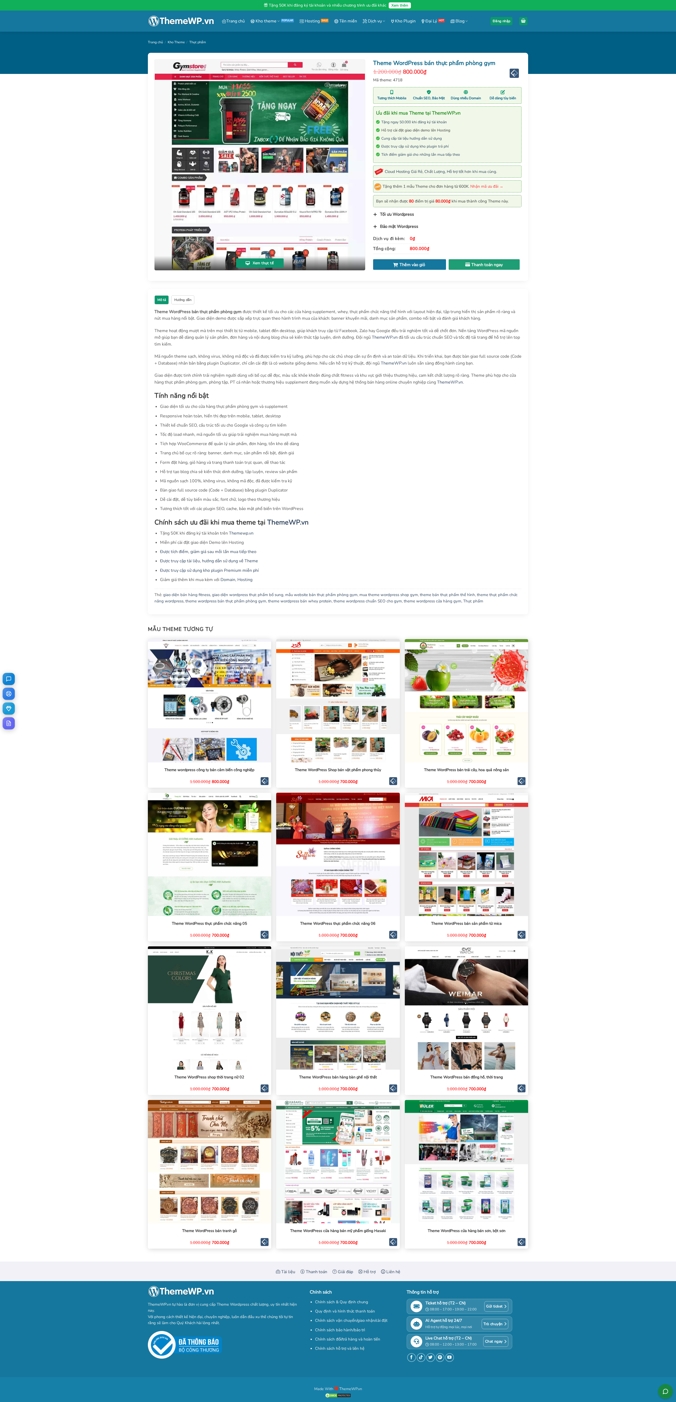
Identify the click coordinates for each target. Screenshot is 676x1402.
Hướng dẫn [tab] (182, 300)
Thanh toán (316, 1272)
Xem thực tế (262, 263)
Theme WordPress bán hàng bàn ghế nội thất (338, 1077)
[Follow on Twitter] (430, 1357)
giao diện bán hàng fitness (186, 594)
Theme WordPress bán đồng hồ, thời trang (466, 1077)
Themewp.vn (241, 533)
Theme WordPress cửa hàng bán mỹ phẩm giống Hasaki (338, 1230)
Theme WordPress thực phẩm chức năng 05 (209, 923)
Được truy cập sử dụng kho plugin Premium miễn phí (209, 570)
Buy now (484, 264)
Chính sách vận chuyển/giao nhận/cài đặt (351, 1320)
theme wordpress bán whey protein (300, 601)
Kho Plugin (405, 21)
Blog (459, 21)
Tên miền (347, 21)
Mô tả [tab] (161, 300)
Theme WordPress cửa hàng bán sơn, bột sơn (466, 1230)
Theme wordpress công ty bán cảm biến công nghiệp (209, 769)
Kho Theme (176, 42)
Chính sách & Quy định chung (341, 1302)
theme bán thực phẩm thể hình (447, 594)
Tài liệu (287, 1272)
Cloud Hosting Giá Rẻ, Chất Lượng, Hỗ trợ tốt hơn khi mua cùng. (441, 171)
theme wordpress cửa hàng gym (432, 601)
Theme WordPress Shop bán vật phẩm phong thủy (338, 769)
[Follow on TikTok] (421, 1357)
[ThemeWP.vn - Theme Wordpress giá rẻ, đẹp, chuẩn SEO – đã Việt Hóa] (181, 21)
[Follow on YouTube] (449, 1357)
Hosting (312, 21)
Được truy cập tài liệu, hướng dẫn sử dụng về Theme (209, 561)
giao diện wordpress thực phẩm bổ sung (247, 594)
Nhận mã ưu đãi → (486, 186)
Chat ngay (494, 1341)
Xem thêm (399, 5)
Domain (227, 580)
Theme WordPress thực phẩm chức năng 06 (337, 923)
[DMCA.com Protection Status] (338, 1395)
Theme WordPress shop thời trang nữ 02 (209, 1077)
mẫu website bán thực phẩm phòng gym (321, 594)
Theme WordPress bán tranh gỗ (209, 1230)
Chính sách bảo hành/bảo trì (340, 1330)
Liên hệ (392, 1272)
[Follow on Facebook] (411, 1357)
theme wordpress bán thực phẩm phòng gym (225, 601)
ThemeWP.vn (385, 337)
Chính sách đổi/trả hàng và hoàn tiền (347, 1339)
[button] (501, 21)
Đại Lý (430, 21)
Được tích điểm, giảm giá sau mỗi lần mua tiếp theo (208, 552)
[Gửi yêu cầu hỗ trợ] (9, 694)
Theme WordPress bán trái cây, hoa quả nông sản (466, 769)
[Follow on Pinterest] (440, 1357)
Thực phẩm (197, 42)
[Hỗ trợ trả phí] (9, 708)
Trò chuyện (493, 1324)
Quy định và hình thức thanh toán (345, 1311)
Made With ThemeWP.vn (338, 1388)
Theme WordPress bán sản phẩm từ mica (466, 923)
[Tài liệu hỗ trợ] (9, 723)
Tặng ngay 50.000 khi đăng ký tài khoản (414, 122)
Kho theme (265, 21)
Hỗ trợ (369, 1272)
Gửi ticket (494, 1306)
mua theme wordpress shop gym (388, 594)
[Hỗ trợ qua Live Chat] (9, 679)
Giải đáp (345, 1272)
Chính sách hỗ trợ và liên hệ (339, 1348)
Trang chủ (235, 21)
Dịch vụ (374, 21)
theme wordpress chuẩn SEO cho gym (368, 601)
